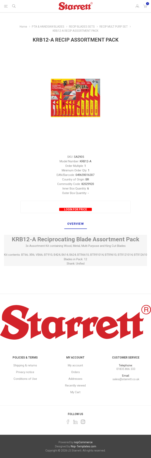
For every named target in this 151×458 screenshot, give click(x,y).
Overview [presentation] (75, 224)
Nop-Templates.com (83, 446)
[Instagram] (83, 422)
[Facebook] (68, 422)
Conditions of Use (25, 379)
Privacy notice (25, 372)
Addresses (75, 379)
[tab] (75, 224)
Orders (75, 372)
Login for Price (75, 209)
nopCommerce (83, 442)
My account (75, 365)
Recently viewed (75, 385)
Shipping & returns (25, 365)
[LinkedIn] (75, 422)
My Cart (75, 392)
